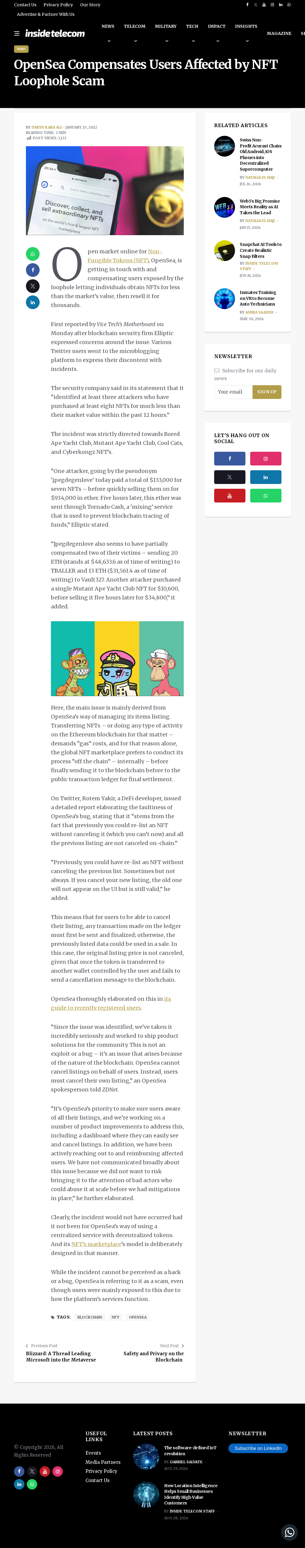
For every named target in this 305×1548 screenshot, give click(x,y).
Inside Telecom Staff (192, 1511)
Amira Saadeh (259, 312)
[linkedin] (281, 5)
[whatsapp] (289, 5)
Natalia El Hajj (260, 177)
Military (166, 26)
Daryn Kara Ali (47, 127)
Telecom (134, 26)
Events (93, 1453)
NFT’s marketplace (96, 1244)
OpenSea (138, 1317)
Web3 (21, 49)
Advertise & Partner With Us (45, 14)
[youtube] (264, 5)
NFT (115, 1317)
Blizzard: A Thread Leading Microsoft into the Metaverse (61, 1357)
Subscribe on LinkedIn (258, 1448)
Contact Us (25, 4)
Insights (246, 26)
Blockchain (89, 1317)
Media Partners (103, 1462)
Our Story (90, 4)
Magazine (279, 33)
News (108, 26)
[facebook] (247, 5)
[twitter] (256, 4)
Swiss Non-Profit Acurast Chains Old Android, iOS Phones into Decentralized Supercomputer (261, 154)
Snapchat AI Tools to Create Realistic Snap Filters (260, 250)
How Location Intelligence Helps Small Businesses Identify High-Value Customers (191, 1494)
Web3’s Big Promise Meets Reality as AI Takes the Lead (260, 206)
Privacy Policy (58, 4)
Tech (192, 26)
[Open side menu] (16, 33)
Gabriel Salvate (186, 1462)
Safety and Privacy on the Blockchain (154, 1357)
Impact (216, 26)
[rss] (265, 477)
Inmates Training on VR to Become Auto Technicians (258, 298)
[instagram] (272, 5)
